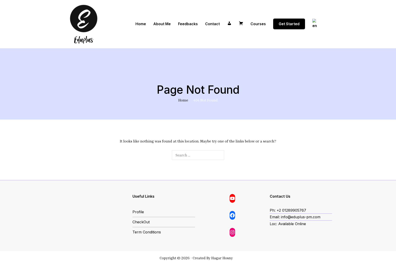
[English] (317, 24)
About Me (162, 24)
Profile (138, 212)
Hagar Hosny (222, 258)
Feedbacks (188, 24)
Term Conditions (146, 232)
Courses (258, 24)
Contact (212, 24)
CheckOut (141, 222)
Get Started (289, 24)
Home (140, 24)
